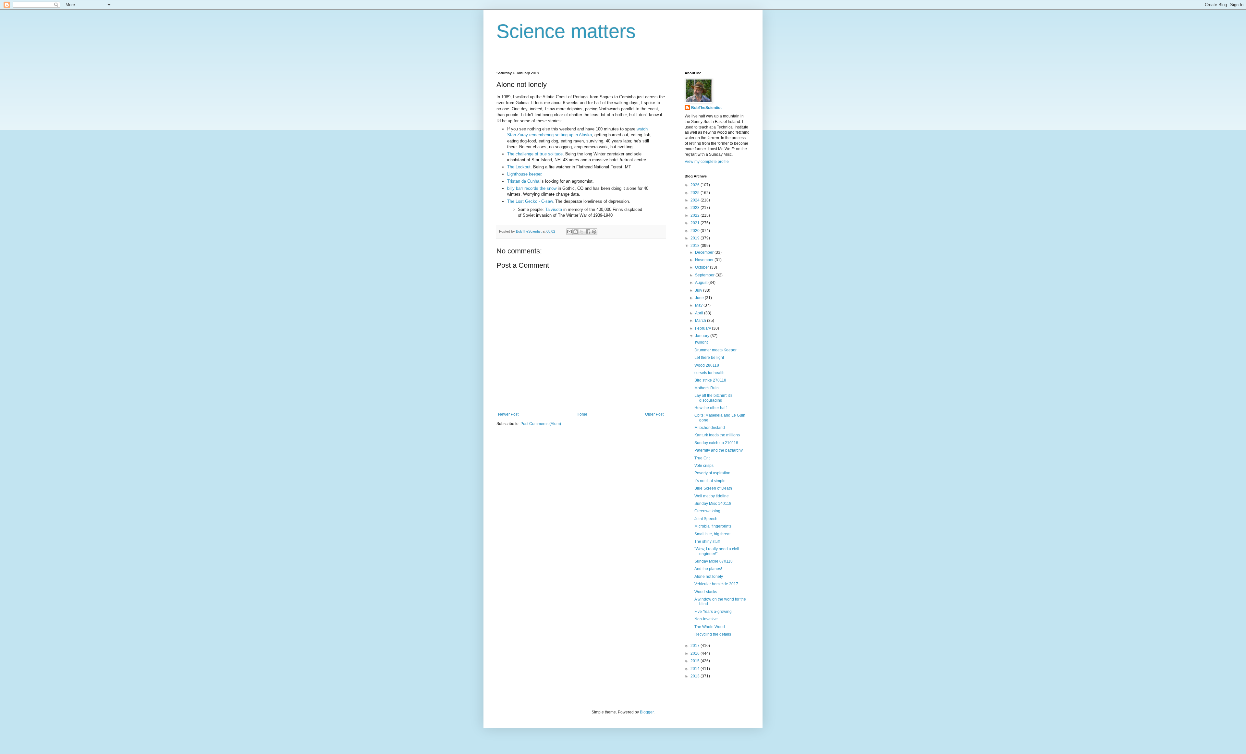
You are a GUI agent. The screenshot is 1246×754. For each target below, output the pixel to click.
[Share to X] (582, 231)
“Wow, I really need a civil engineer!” (716, 551)
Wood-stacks (705, 592)
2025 (695, 192)
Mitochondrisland (709, 427)
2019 (695, 238)
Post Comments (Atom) (540, 423)
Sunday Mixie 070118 (713, 561)
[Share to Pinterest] (594, 231)
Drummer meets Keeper (715, 350)
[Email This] (569, 231)
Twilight (701, 342)
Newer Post (508, 414)
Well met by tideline (711, 496)
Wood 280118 (706, 365)
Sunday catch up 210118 (716, 443)
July (699, 290)
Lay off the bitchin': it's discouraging (713, 397)
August (701, 282)
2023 (695, 207)
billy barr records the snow (531, 188)
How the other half (710, 408)
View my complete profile (707, 161)
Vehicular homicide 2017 (716, 584)
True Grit (702, 458)
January (702, 336)
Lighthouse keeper (524, 174)
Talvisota (553, 209)
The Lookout (519, 166)
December (705, 252)
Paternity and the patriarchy (718, 450)
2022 (695, 215)
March (701, 320)
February (703, 328)
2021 (695, 223)
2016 (695, 653)
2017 (695, 645)
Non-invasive (706, 619)
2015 (695, 661)
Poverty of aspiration (712, 473)
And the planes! (708, 568)
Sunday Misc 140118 (712, 503)
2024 (695, 200)
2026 (695, 185)
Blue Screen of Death (713, 488)
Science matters (566, 31)
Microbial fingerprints (712, 526)
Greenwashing (707, 511)
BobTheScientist (706, 107)
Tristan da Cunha (523, 181)
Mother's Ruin (706, 388)
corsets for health (709, 373)
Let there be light (709, 357)
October (702, 267)
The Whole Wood (709, 627)
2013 (695, 676)
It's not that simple (710, 481)
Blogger (647, 712)
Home (582, 414)
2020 (695, 230)
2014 (695, 668)
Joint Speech (705, 519)
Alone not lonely (708, 576)
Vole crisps (704, 465)
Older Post (654, 414)
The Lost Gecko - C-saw (530, 201)
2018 (695, 245)
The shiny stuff (707, 541)
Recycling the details (712, 634)
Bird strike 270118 (710, 380)
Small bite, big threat (712, 534)
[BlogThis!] (575, 231)
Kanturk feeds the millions (717, 435)
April (699, 313)
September (705, 275)
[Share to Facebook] (588, 231)
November (705, 260)
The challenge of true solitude (535, 154)
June (700, 298)
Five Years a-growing (713, 611)
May (699, 305)
